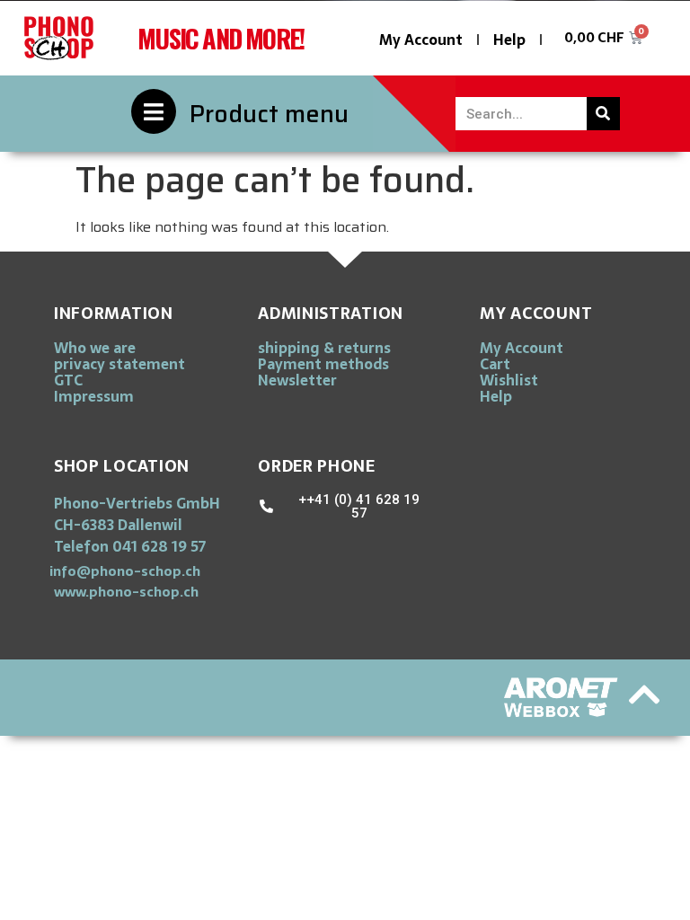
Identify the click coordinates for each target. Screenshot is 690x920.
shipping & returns (324, 348)
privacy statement (119, 364)
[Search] (603, 113)
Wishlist (509, 380)
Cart (495, 364)
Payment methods (323, 364)
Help (509, 39)
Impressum (94, 396)
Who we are (95, 348)
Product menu (269, 113)
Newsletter (297, 380)
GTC (68, 380)
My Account (421, 39)
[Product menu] (153, 111)
